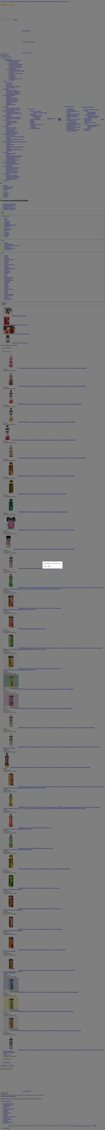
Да (45, 566)
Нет (49, 566)
